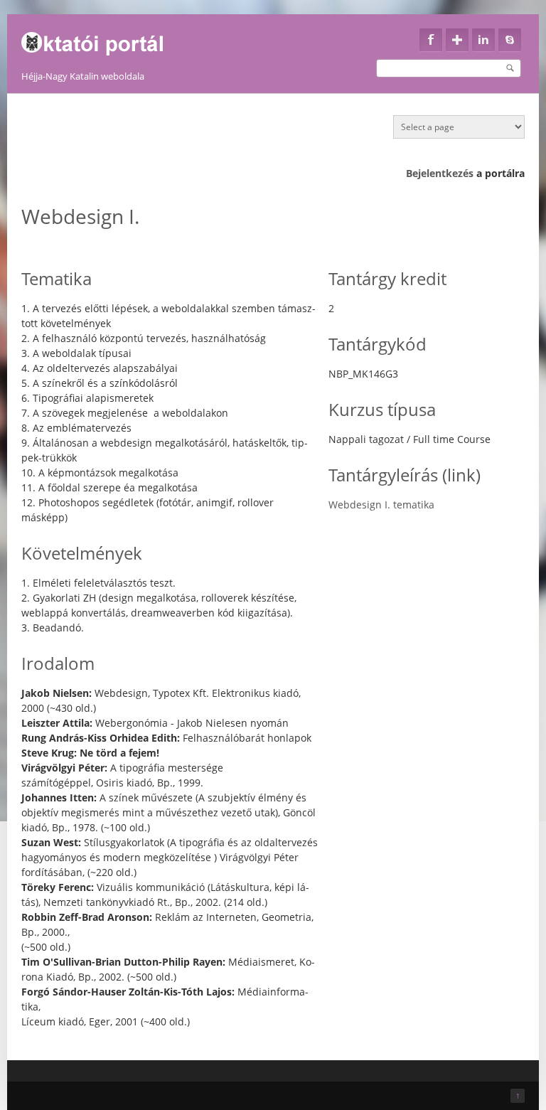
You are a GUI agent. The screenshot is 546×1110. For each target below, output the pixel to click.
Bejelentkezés (439, 173)
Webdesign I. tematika (381, 504)
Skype (509, 39)
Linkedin (483, 39)
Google (457, 39)
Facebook (430, 39)
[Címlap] (101, 40)
